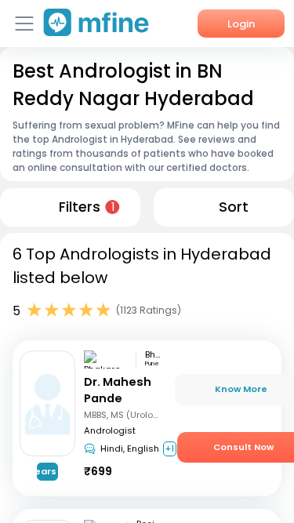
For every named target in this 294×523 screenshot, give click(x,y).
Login (241, 23)
